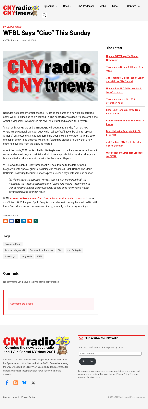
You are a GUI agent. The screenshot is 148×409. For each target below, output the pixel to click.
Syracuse (49, 6)
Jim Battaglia (74, 250)
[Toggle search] (44, 15)
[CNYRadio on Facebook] (6, 382)
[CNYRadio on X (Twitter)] (33, 382)
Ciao (60, 250)
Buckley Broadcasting (41, 250)
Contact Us (133, 6)
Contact (6, 397)
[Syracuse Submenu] (56, 6)
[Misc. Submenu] (120, 6)
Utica (66, 6)
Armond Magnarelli (15, 250)
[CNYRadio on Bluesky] (24, 382)
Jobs (103, 6)
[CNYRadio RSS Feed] (15, 382)
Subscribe (87, 361)
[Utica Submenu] (71, 6)
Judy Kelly (26, 256)
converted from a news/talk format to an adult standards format (47, 198)
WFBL (40, 256)
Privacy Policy (28, 397)
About (16, 397)
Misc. (115, 6)
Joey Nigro (10, 256)
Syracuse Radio (12, 27)
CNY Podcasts (86, 6)
